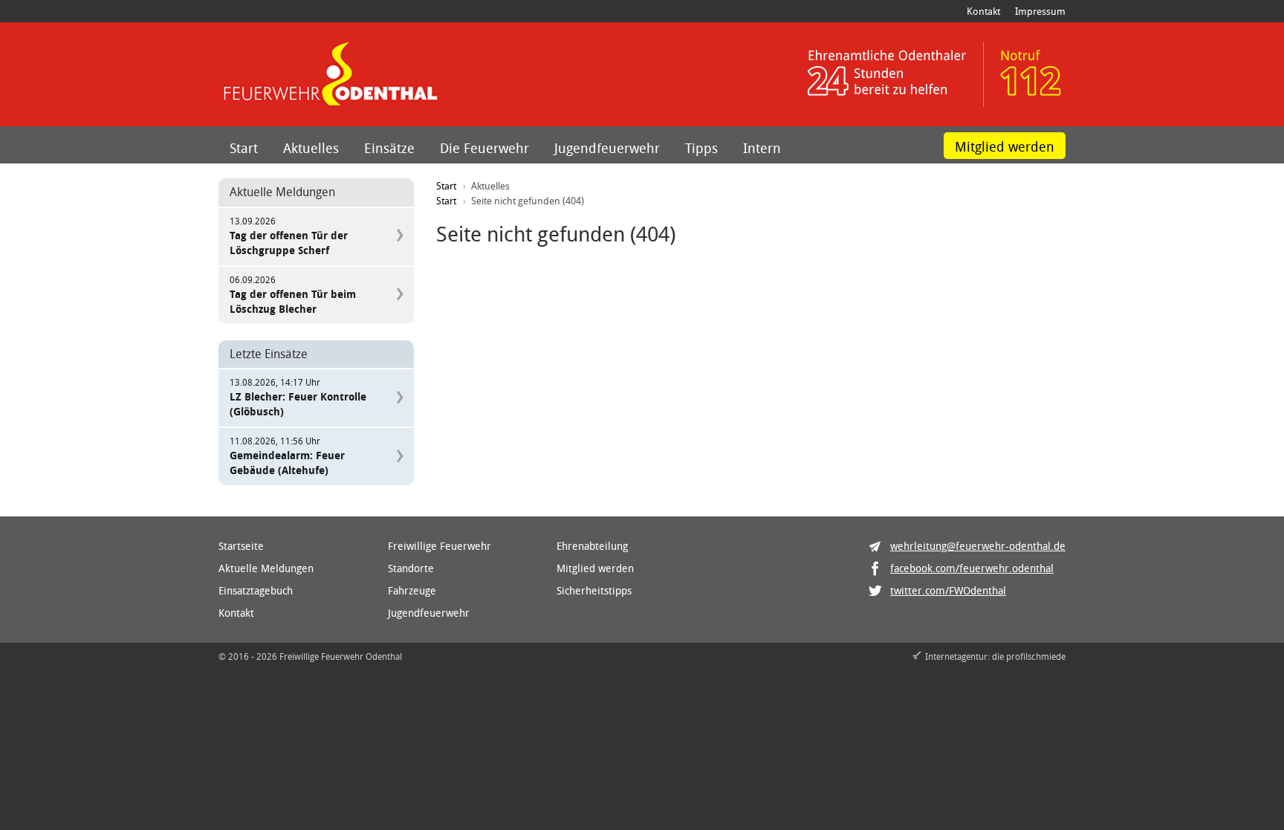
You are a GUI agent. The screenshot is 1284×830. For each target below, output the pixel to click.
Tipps (701, 148)
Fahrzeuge (412, 590)
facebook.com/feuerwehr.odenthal (972, 568)
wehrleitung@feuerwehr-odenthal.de (978, 546)
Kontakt (983, 11)
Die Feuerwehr (484, 148)
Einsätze (389, 148)
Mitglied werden (1004, 146)
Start (244, 148)
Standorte (411, 568)
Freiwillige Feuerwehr (439, 546)
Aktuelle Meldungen (266, 568)
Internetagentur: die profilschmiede (995, 656)
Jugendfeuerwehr (607, 148)
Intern (762, 148)
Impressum (1040, 11)
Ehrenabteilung (592, 546)
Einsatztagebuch (255, 590)
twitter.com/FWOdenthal (948, 590)
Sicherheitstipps (594, 590)
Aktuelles (311, 148)
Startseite (241, 546)
